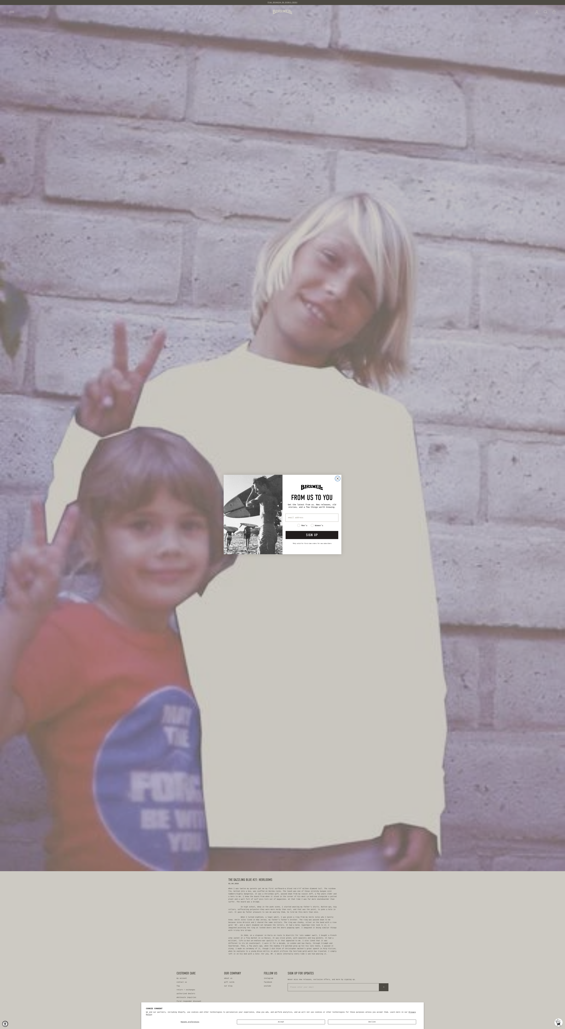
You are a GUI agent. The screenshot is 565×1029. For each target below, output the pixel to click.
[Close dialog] (337, 478)
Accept (281, 1022)
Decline (372, 1022)
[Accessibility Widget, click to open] (5, 1024)
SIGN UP (312, 535)
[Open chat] (558, 1022)
